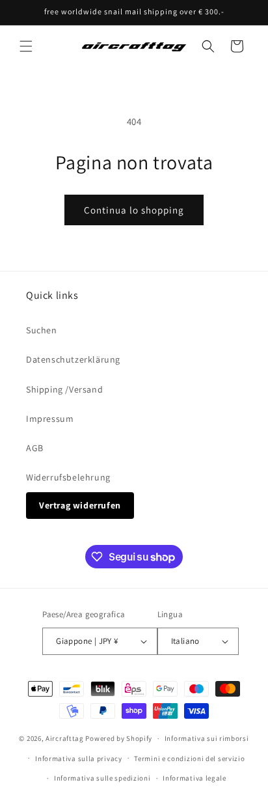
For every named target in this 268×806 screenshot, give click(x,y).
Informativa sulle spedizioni (102, 778)
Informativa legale (194, 778)
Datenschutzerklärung (73, 359)
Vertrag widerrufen (80, 505)
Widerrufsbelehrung (68, 477)
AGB (35, 448)
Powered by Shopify (118, 738)
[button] (26, 46)
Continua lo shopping (134, 210)
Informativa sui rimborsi (207, 738)
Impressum (50, 418)
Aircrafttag (65, 738)
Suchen (41, 330)
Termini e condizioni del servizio (189, 758)
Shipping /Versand (64, 389)
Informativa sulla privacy (78, 758)
